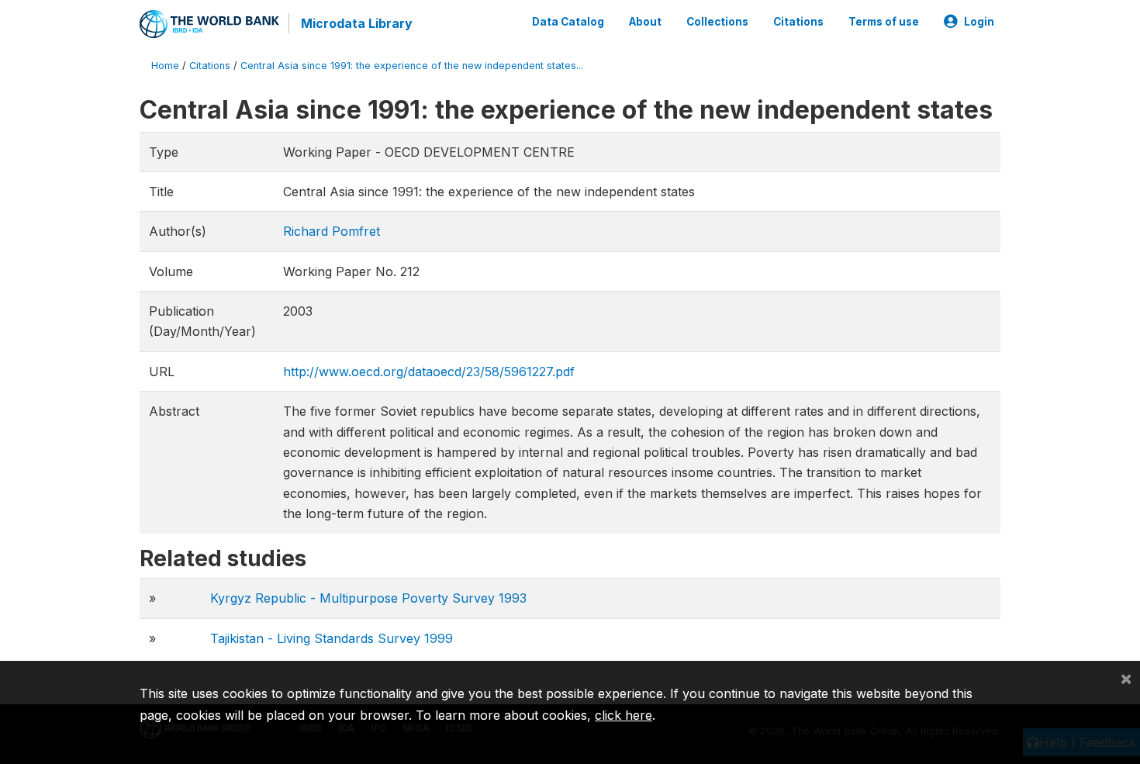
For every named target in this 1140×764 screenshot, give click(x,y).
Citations (798, 22)
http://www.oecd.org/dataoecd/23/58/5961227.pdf (429, 371)
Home (165, 65)
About (645, 22)
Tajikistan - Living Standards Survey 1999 (331, 638)
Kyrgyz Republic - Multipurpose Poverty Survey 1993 (368, 598)
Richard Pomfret (331, 231)
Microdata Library (357, 23)
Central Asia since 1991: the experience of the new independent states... (411, 65)
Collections (717, 22)
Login (979, 22)
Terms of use (883, 22)
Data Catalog (568, 22)
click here (623, 715)
